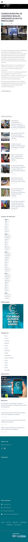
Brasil (6, 336)
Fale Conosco (17, 525)
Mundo (6, 345)
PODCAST (7, 350)
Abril (6, 228)
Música (6, 348)
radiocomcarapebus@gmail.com (11, 514)
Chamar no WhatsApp (8, 510)
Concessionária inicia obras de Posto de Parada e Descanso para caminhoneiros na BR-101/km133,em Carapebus (18, 192)
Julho (6, 223)
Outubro (7, 257)
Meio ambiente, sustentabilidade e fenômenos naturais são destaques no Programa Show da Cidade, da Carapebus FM (18, 124)
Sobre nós (15, 522)
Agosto (6, 221)
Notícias (8, 522)
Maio (6, 226)
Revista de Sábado (9, 358)
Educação (7, 340)
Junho (6, 224)
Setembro (7, 237)
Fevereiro (7, 247)
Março (6, 230)
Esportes (7, 343)
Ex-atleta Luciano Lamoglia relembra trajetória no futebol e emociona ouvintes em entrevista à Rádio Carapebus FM (18, 169)
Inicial (3, 522)
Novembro (7, 255)
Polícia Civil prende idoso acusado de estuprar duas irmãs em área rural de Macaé (18, 179)
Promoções (10, 525)
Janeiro (6, 231)
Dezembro (7, 235)
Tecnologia (7, 370)
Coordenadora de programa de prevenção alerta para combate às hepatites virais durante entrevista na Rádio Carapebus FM (18, 205)
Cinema (6, 338)
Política (6, 353)
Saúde (6, 360)
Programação (8, 355)
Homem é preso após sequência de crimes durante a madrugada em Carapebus (18, 145)
